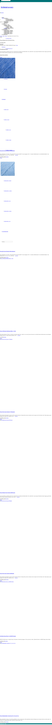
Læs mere (16, 255)
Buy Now (1, 44)
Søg (0, 0)
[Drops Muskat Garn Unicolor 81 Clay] (6, 38)
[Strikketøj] (26, 7)
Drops (17, 45)
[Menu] (0, 19)
